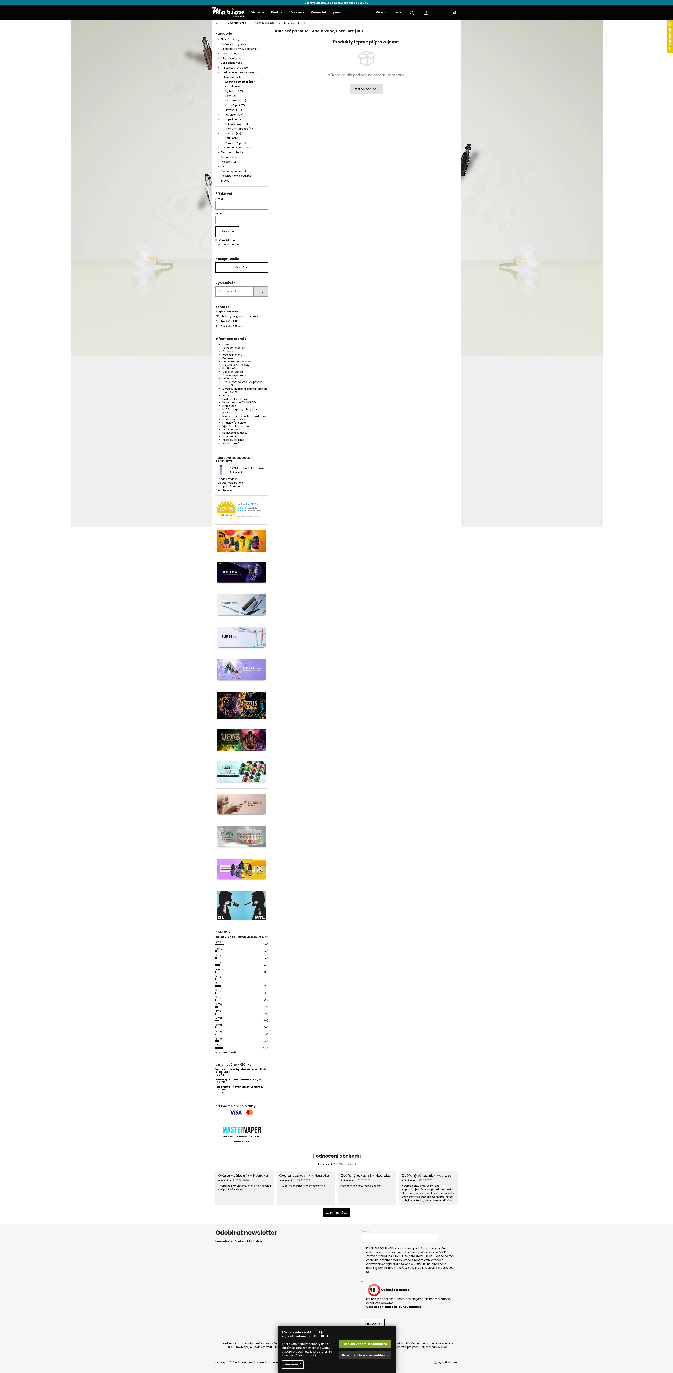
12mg (218, 1018)
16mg (218, 1031)
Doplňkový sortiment (233, 171)
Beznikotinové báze (236, 67)
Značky (225, 180)
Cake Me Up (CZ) (235, 100)
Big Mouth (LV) (234, 91)
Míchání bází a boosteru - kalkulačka (244, 416)
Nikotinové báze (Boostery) (240, 72)
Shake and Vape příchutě (239, 147)
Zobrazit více (336, 1213)
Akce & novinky (230, 39)
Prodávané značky (233, 419)
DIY (223, 166)
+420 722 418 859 (231, 321)
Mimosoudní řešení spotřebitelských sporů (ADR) (244, 390)
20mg (219, 1045)
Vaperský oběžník (233, 440)
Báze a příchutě (231, 63)
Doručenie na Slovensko (237, 361)
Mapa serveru (230, 436)
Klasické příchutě (234, 77)
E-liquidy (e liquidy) (234, 423)
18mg (218, 1038)
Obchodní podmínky (235, 375)
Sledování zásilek (232, 372)
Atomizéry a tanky (232, 152)
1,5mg (218, 948)
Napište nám (230, 368)
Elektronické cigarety (233, 44)
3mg (218, 962)
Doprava (227, 358)
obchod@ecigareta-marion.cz (239, 316)
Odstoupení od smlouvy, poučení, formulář (243, 383)
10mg (218, 1004)
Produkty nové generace (236, 176)
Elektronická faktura (234, 399)
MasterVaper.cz (241, 1142)
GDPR (225, 395)
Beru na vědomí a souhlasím (365, 1344)
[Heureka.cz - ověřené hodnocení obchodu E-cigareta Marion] (241, 510)
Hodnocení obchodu (235, 433)
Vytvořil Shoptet (448, 1362)
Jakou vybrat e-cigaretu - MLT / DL (238, 1079)
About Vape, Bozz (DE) (240, 81)
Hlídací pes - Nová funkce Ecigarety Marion (239, 1088)
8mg (218, 990)
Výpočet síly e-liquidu (235, 426)
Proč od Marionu (232, 355)
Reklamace (229, 378)
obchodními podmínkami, (413, 1248)
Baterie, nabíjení (230, 157)
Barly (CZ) (231, 96)
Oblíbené (228, 351)
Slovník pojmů (230, 443)
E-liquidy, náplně (231, 58)
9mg (218, 997)
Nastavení (293, 1364)
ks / (241, 267)
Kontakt (227, 344)
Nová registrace (225, 240)
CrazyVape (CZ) (235, 105)
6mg (218, 983)
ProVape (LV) (233, 133)
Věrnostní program (234, 348)
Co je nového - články (235, 365)
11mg (218, 1011)
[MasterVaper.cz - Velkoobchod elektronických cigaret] (241, 1130)
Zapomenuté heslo (227, 244)
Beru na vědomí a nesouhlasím (365, 1355)
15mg (218, 1024)
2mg (218, 955)
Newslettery (445, 1343)
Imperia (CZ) (233, 119)
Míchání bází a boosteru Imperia (417, 1343)
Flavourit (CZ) (233, 110)
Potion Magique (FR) (237, 124)
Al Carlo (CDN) (234, 86)
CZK (396, 12)
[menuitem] (257, 12)
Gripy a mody (229, 53)
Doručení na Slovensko (434, 1347)
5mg (218, 976)
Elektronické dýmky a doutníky (239, 49)
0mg (218, 942)
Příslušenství (228, 162)
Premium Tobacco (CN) (240, 129)
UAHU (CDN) (232, 138)
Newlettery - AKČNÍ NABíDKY (239, 402)
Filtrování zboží (231, 429)
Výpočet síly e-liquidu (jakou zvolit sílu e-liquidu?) (241, 1071)
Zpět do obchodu (366, 89)
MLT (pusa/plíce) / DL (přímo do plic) (242, 410)
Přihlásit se (227, 231)
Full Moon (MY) (234, 114)
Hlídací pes (229, 405)
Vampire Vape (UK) (237, 143)
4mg (218, 969)
